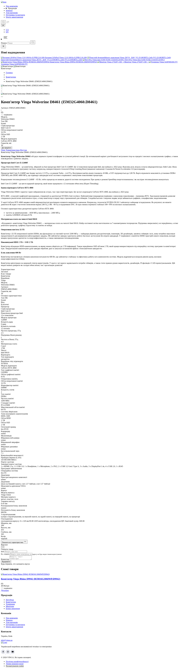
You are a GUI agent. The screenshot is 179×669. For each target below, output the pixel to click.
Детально (5, 590)
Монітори (10, 606)
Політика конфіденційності (17, 661)
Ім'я (2, 551)
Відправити (6, 562)
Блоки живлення (13, 608)
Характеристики (13, 150)
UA (7, 30)
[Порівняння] (7, 23)
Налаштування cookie (15, 666)
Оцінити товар (7, 549)
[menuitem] (92, 30)
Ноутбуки (10, 600)
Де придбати (6, 148)
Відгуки (23, 150)
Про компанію (12, 6)
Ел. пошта (5, 554)
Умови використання (14, 664)
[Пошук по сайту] (3, 22)
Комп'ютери (11, 602)
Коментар (5, 559)
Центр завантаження (14, 17)
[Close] (3, 46)
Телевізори (10, 604)
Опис (3, 150)
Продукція (12, 8)
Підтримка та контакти (15, 15)
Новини (9, 10)
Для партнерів (12, 13)
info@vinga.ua (6, 640)
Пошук (4, 43)
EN (7, 32)
